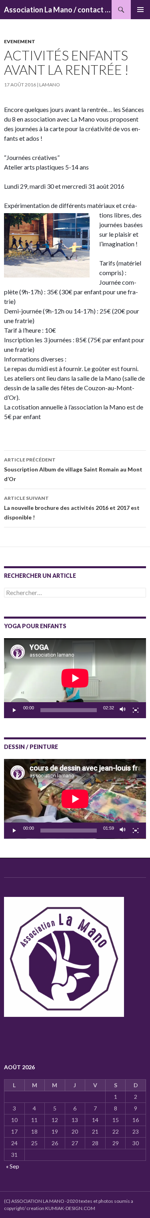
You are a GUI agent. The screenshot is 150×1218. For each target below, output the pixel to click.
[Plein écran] (136, 710)
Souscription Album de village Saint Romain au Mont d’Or (73, 469)
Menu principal (140, 9)
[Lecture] (14, 710)
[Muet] (123, 710)
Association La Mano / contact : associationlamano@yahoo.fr (58, 9)
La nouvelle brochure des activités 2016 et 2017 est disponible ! (72, 508)
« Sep (12, 1166)
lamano (49, 85)
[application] (75, 678)
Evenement (19, 41)
